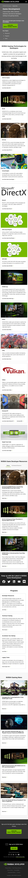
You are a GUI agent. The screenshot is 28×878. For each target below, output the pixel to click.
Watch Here (4, 498)
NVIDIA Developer (7, 6)
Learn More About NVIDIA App (7, 298)
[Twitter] (16, 854)
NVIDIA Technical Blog (20, 856)
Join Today (4, 609)
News (6, 38)
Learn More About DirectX (7, 208)
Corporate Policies (11, 872)
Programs (7, 35)
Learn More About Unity (6, 358)
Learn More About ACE (6, 87)
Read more (4, 708)
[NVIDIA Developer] (10, 1)
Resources (7, 33)
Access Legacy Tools (6, 666)
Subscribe (14, 848)
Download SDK (20, 421)
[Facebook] (9, 854)
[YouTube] (18, 854)
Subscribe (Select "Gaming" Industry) (10, 26)
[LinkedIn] (13, 854)
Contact (18, 872)
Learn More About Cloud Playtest (8, 238)
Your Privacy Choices (17, 868)
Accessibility (16, 870)
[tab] (8, 465)
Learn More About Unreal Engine (8, 179)
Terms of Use (10, 870)
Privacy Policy (8, 868)
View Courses (4, 629)
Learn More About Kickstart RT (8, 421)
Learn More (4, 651)
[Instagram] (11, 854)
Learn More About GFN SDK (7, 265)
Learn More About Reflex (6, 329)
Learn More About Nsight (6, 450)
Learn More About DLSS (6, 118)
